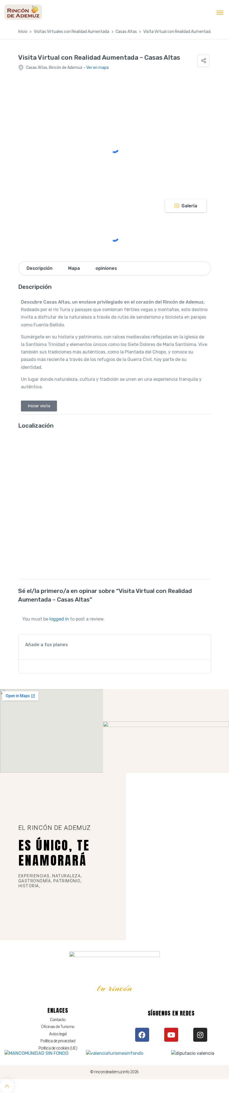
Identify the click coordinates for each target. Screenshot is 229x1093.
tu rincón (114, 988)
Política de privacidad (57, 1041)
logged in (59, 619)
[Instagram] (200, 1035)
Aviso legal (58, 1034)
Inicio (22, 31)
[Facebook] (142, 1035)
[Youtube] (171, 1035)
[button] (203, 61)
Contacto (57, 1019)
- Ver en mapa (96, 67)
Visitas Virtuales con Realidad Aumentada (71, 31)
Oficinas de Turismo (57, 1026)
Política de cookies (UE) (58, 1048)
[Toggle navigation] (220, 12)
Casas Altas (126, 31)
